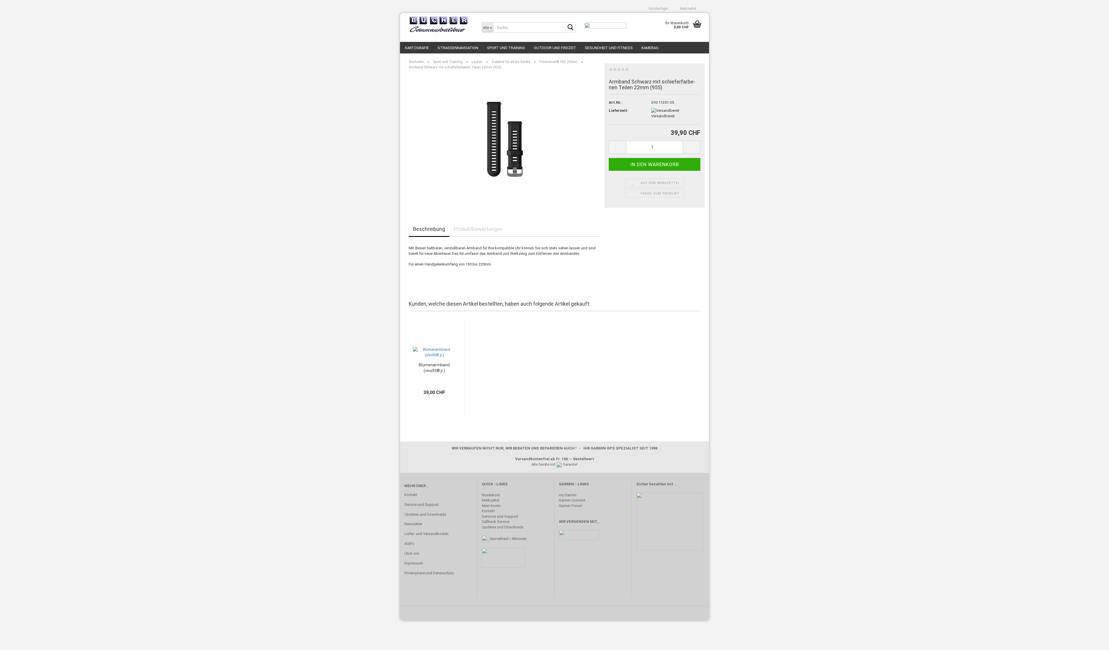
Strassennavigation (458, 48)
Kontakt (410, 495)
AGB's (409, 543)
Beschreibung (429, 229)
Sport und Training (506, 48)
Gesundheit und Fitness (609, 48)
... (676, 484)
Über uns (411, 553)
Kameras (649, 48)
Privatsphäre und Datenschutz (429, 573)
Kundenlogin (657, 9)
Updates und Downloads (425, 514)
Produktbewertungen (478, 229)
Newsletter (413, 524)
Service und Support (421, 504)
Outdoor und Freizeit (555, 48)
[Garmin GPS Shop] (438, 24)
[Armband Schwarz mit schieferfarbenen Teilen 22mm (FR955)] (504, 139)
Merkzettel (687, 9)
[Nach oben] (1093, 641)
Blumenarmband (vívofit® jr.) (434, 368)
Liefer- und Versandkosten (426, 534)
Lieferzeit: (618, 110)
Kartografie (417, 48)
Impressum (413, 563)
